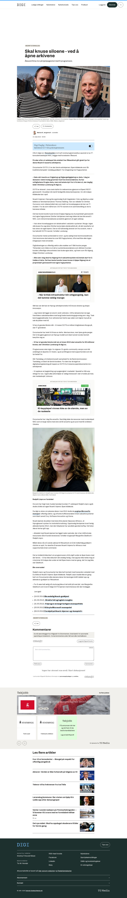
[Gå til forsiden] (21, 4)
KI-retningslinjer (87, 865)
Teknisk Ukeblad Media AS (33, 890)
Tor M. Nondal (22, 863)
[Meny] (120, 4)
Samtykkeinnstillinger (89, 857)
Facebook (53, 857)
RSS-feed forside (55, 854)
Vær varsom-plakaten (46, 871)
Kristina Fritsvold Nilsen (26, 856)
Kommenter (48, 126)
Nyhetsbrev (85, 854)
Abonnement (22, 878)
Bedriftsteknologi (33, 45)
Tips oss (105, 845)
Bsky (51, 865)
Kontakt (20, 883)
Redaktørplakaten (65, 871)
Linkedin (52, 861)
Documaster (50, 153)
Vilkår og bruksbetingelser (90, 861)
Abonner (112, 5)
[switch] (91, 146)
